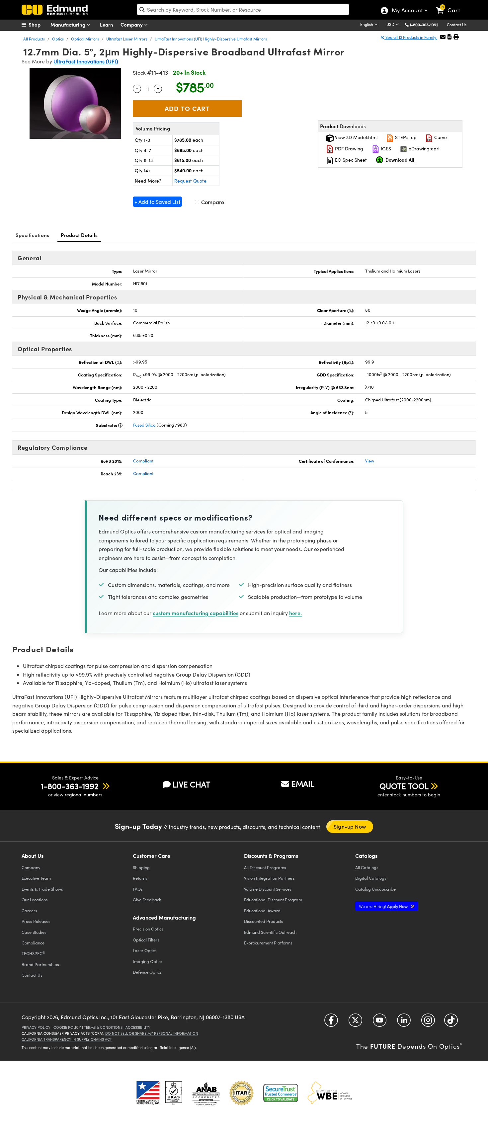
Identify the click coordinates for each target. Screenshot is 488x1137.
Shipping (141, 867)
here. (295, 612)
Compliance (33, 942)
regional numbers (83, 794)
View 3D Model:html (355, 137)
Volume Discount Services (267, 889)
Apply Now (384, 906)
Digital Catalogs (370, 878)
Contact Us (456, 24)
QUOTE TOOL (404, 785)
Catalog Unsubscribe (375, 889)
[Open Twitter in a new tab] (355, 1022)
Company (132, 24)
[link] (451, 5)
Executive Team (36, 878)
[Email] (443, 36)
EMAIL (302, 783)
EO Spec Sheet (350, 160)
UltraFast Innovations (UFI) (85, 61)
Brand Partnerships (40, 964)
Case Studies (34, 932)
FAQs (138, 889)
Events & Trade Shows (42, 889)
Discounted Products (263, 921)
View (369, 461)
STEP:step (405, 137)
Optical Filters (146, 939)
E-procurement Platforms (268, 942)
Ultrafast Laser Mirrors (126, 38)
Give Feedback (147, 899)
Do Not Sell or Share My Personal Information (151, 1033)
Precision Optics (148, 929)
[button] (426, 24)
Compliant (143, 461)
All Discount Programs (265, 867)
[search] (243, 9)
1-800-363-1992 (424, 24)
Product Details (79, 234)
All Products (34, 38)
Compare (212, 202)
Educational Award (262, 910)
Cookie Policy (67, 1027)
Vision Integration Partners (269, 878)
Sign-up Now (350, 826)
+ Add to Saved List (157, 201)
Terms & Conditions (103, 1027)
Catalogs (366, 867)
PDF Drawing (348, 148)
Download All (399, 159)
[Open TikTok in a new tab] (451, 1022)
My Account (407, 11)
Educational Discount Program (273, 899)
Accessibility (137, 1027)
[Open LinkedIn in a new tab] (403, 1022)
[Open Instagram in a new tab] (428, 1022)
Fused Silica (144, 425)
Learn (106, 24)
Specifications (32, 234)
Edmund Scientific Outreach (270, 932)
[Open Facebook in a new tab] (331, 1022)
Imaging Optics (147, 961)
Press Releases (36, 921)
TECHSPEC (33, 953)
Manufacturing (68, 24)
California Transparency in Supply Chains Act (67, 1039)
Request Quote (190, 181)
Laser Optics (145, 950)
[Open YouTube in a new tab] (379, 1022)
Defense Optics (147, 972)
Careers (29, 910)
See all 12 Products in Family (410, 37)
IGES (385, 148)
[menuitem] (38, 25)
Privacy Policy (36, 1027)
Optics (58, 38)
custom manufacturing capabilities (195, 612)
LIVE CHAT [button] (191, 784)
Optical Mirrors (85, 38)
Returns (140, 878)
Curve (440, 137)
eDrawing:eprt (423, 148)
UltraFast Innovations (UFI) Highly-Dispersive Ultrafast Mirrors (211, 38)
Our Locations (35, 899)
